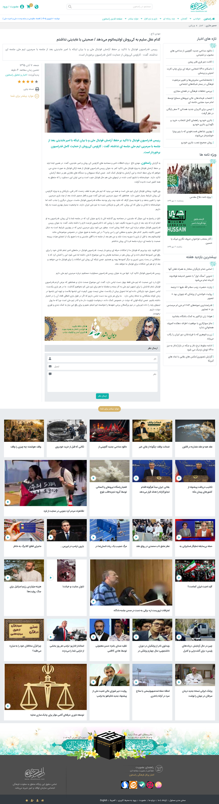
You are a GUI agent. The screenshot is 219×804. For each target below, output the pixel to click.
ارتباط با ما (162, 800)
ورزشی (192, 26)
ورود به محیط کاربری (127, 800)
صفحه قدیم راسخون (112, 19)
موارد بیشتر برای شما (21, 96)
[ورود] (37, 800)
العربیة (112, 800)
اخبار (201, 26)
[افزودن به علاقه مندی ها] (26, 800)
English (103, 800)
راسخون (207, 19)
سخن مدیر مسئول (177, 800)
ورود (5, 6)
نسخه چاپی (28, 89)
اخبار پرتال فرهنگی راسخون (141, 775)
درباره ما (152, 800)
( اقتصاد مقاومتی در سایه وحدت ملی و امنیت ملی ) (22, 18)
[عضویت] (32, 800)
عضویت (14, 6)
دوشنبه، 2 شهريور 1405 (51, 18)
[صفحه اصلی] (42, 800)
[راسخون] (203, 11)
